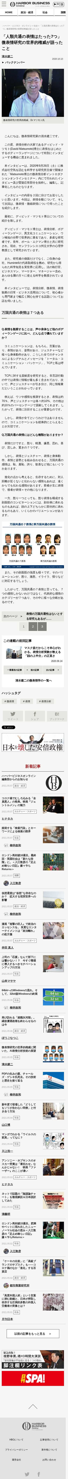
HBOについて (16, 1439)
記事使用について (49, 1439)
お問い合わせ (49, 1459)
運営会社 (16, 1459)
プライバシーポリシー (16, 1449)
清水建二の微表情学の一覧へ (33, 680)
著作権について (49, 1449)
